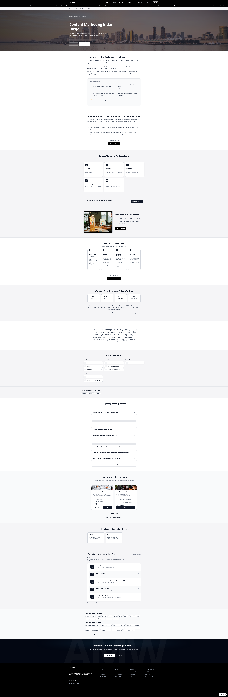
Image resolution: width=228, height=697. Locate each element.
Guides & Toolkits (133, 671)
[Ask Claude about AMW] (71, 680)
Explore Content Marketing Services (113, 517)
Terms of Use (156, 695)
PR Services (117, 671)
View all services (113, 513)
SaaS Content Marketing (105, 630)
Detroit (97, 618)
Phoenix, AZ (98, 393)
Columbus (137, 616)
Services (76, 8)
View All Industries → (149, 679)
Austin (115, 616)
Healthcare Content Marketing (133, 625)
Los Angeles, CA (84, 393)
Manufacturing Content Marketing (132, 627)
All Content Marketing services (92, 634)
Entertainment (148, 674)
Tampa (98, 616)
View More (132, 678)
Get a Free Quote (84, 44)
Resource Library (133, 669)
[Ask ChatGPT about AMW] (69, 680)
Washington (104, 616)
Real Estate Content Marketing (92, 630)
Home (73, 8)
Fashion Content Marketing (106, 625)
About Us (101, 669)
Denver (92, 618)
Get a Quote (156, 2)
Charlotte (126, 616)
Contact (146, 2)
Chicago (131, 616)
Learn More (73, 44)
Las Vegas (116, 618)
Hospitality (147, 671)
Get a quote (223, 694)
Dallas (87, 618)
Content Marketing (83, 8)
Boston (120, 616)
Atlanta (110, 616)
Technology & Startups (149, 669)
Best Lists (132, 676)
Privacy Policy (149, 695)
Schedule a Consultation (114, 278)
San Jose (88, 616)
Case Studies (102, 674)
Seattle (93, 616)
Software (116, 669)
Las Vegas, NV (91, 393)
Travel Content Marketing (129, 630)
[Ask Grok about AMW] (77, 680)
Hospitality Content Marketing (92, 627)
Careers (101, 679)
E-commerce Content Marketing (92, 625)
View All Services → (119, 676)
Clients (114, 2)
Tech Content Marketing (117, 630)
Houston (102, 618)
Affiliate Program (103, 676)
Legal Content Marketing (105, 627)
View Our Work (120, 655)
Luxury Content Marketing (118, 627)
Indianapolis (109, 618)
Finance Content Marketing (119, 625)
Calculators (132, 674)
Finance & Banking (149, 676)
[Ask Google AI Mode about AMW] (75, 680)
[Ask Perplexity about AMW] (73, 680)
